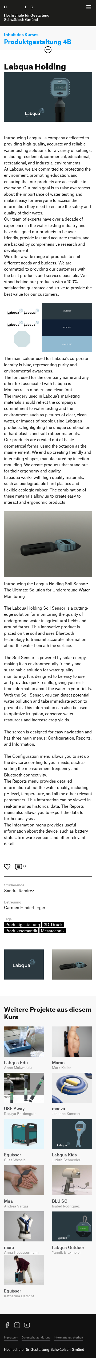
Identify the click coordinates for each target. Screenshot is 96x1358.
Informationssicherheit (68, 1337)
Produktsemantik (21, 930)
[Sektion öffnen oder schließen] (48, 50)
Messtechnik (53, 930)
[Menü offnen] (89, 7)
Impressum (11, 1337)
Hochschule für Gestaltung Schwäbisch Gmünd (44, 1349)
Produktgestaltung (22, 924)
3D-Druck (53, 924)
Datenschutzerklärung (36, 1337)
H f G (26, 13)
